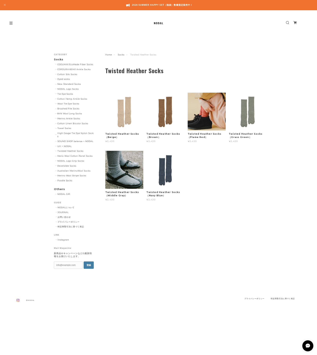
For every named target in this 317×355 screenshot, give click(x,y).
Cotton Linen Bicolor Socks (72, 123)
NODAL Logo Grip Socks (70, 161)
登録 (89, 265)
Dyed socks (63, 79)
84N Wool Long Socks (69, 113)
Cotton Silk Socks (67, 74)
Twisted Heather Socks (70, 151)
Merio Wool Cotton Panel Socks (75, 156)
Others (59, 189)
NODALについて (66, 207)
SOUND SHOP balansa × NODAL (75, 141)
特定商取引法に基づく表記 (71, 226)
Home (108, 54)
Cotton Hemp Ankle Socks (72, 99)
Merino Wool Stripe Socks (71, 175)
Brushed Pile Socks (68, 108)
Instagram (63, 240)
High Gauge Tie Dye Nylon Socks (75, 135)
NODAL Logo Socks (68, 89)
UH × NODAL (64, 146)
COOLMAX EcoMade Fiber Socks (75, 64)
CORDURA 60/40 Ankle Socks (74, 69)
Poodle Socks (64, 180)
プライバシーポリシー (69, 222)
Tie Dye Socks (65, 94)
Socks (121, 54)
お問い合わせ (64, 217)
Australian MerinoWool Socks (73, 171)
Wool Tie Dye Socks (68, 103)
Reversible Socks (66, 166)
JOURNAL (63, 212)
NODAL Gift (63, 194)
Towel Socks (64, 128)
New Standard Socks (69, 84)
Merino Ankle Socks (68, 118)
